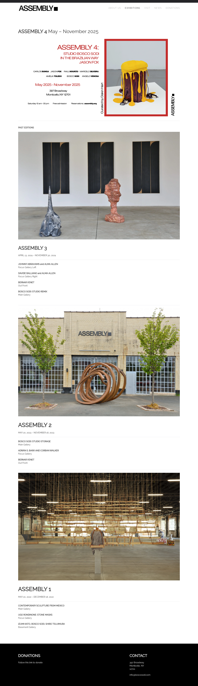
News (158, 8)
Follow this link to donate (30, 662)
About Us (114, 8)
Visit (147, 8)
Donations (173, 8)
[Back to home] (38, 8)
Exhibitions (132, 8)
